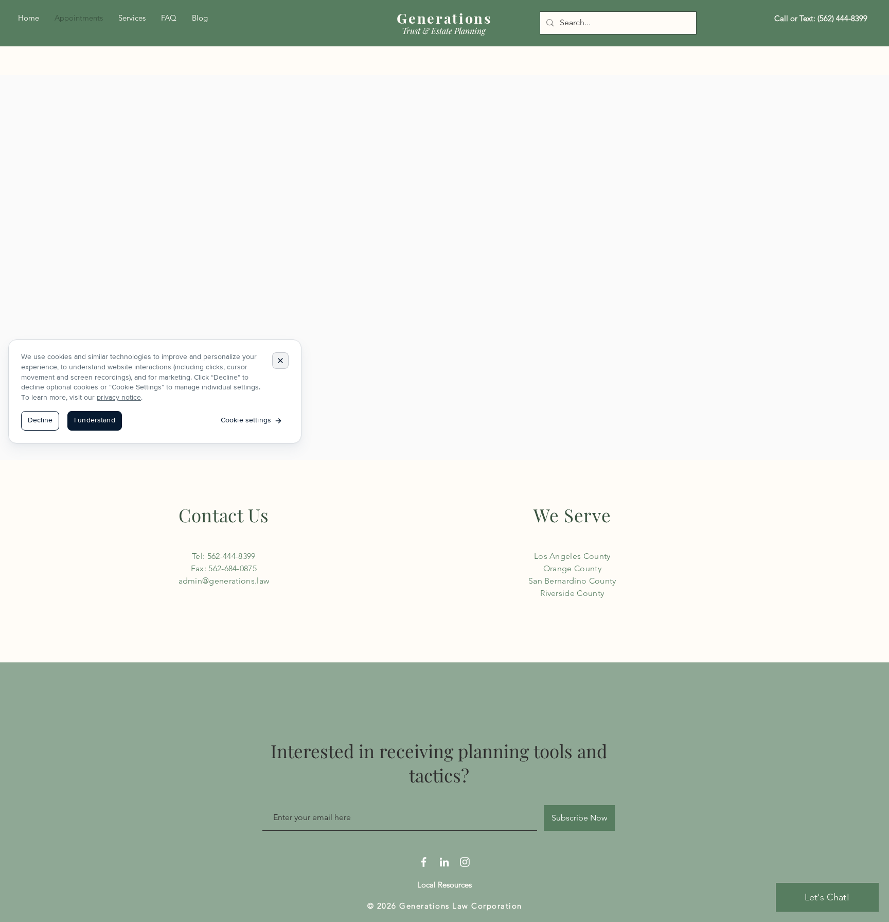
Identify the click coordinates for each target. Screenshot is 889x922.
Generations (444, 18)
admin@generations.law (224, 581)
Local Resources (444, 885)
